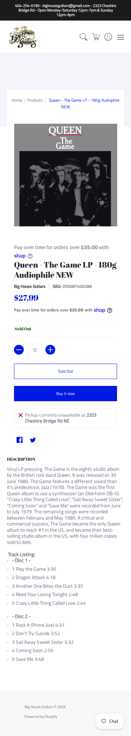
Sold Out (65, 371)
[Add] (50, 350)
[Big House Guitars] (22, 37)
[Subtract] (19, 350)
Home (17, 100)
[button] (96, 37)
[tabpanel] (65, 561)
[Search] (84, 37)
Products (35, 100)
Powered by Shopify (40, 716)
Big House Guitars (29, 286)
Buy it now (65, 393)
